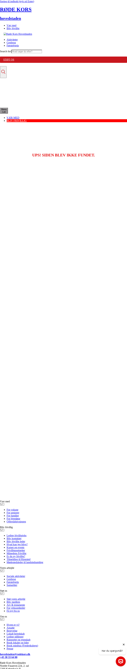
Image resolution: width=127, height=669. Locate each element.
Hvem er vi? (13, 624)
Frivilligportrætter (16, 550)
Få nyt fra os (13, 610)
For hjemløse (13, 518)
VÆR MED (13, 117)
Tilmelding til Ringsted (18, 559)
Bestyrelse (12, 630)
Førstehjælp (13, 45)
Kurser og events (15, 547)
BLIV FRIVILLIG (17, 120)
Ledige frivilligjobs (16, 535)
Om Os (10, 103)
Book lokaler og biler (18, 642)
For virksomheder (16, 607)
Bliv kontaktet (14, 538)
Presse (10, 648)
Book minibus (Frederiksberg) (22, 645)
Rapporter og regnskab (18, 639)
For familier (13, 515)
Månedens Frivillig (16, 553)
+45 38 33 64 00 (8, 657)
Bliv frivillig (13, 28)
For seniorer (13, 512)
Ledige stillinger (15, 636)
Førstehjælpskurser (16, 100)
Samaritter (12, 585)
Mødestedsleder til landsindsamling (25, 562)
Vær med (11, 25)
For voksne (12, 509)
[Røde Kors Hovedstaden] (18, 34)
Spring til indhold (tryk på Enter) (17, 1)
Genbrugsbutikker (16, 97)
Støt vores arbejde (16, 599)
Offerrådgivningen (16, 521)
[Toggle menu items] (2, 504)
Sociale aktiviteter (16, 576)
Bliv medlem (13, 602)
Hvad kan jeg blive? (17, 544)
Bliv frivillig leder (16, 541)
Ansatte (11, 627)
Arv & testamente (16, 605)
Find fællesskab (15, 94)
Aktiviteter (12, 39)
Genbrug (11, 42)
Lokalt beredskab (16, 633)
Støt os (8, 59)
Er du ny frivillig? (16, 556)
